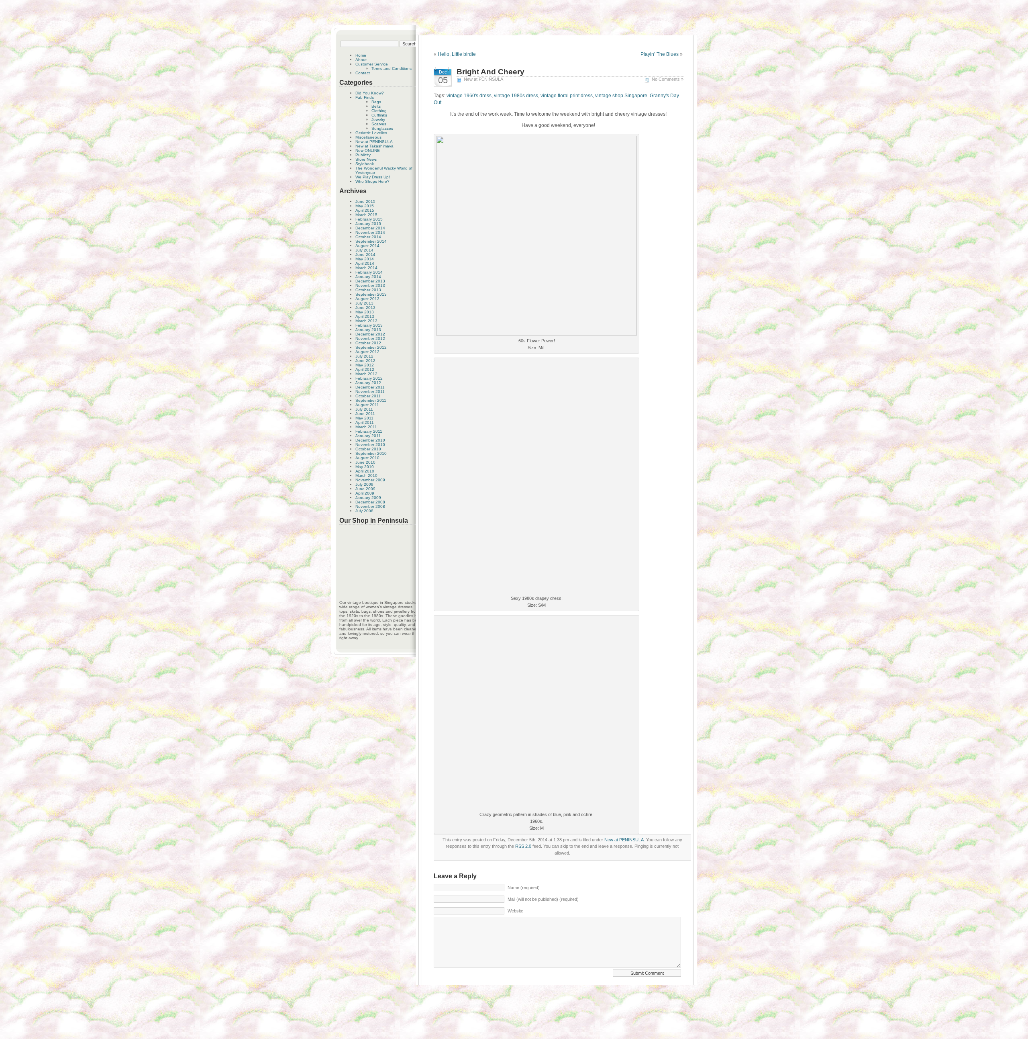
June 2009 (365, 489)
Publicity (363, 155)
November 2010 (370, 444)
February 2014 (369, 272)
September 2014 (371, 241)
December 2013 (370, 281)
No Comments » (667, 79)
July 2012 (364, 356)
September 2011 (370, 400)
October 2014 (368, 237)
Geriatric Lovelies (371, 133)
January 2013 (368, 329)
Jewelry (378, 119)
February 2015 (369, 219)
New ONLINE (367, 150)
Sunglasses (382, 128)
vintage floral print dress (567, 95)
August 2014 (367, 245)
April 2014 (364, 263)
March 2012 (366, 374)
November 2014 (370, 232)
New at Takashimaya (374, 146)
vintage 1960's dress (469, 95)
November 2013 (370, 285)
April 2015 (364, 210)
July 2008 (364, 511)
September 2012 (371, 347)
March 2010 (366, 475)
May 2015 (364, 206)
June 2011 (365, 413)
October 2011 (368, 396)
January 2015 (368, 223)
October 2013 (368, 290)
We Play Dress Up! (372, 177)
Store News (366, 159)
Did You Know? (369, 93)
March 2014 (366, 268)
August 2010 (367, 458)
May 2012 (364, 365)
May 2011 (364, 418)
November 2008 (370, 506)
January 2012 (368, 382)
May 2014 (364, 259)
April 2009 (364, 493)
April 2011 (364, 422)
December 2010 (370, 440)
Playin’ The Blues (659, 54)
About (361, 59)
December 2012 (370, 334)
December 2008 (370, 502)
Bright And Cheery (490, 71)
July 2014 (364, 250)
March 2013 (366, 321)
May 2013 (364, 312)
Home (360, 55)
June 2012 (365, 360)
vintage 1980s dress (516, 95)
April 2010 (364, 471)
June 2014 (365, 254)
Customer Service (371, 64)
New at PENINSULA (374, 141)
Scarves (378, 124)
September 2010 (371, 453)
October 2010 (368, 449)
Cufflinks (379, 115)
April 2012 (364, 369)
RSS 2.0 (523, 846)
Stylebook (364, 164)
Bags (376, 102)
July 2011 (364, 409)
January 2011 (368, 436)
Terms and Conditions (391, 68)
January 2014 (368, 276)
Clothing (379, 110)
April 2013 (364, 316)
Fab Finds (364, 97)
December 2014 (370, 228)
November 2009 (370, 480)
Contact (362, 73)
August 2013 (367, 299)
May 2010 (364, 466)
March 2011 (366, 427)
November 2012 (370, 338)
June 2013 (365, 307)
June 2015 (365, 201)
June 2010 (365, 462)
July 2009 (364, 484)
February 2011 (368, 431)
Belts (376, 106)
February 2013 (369, 325)
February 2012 (369, 378)
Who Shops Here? (372, 181)
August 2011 (367, 405)
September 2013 (371, 294)
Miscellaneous (368, 137)
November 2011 (370, 391)
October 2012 (368, 343)
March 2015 (366, 215)
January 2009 (368, 497)
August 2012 (367, 352)
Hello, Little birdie (457, 54)
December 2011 (370, 387)
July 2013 (364, 303)
